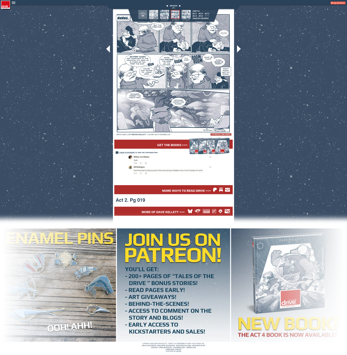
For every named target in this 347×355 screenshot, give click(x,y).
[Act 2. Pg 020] (239, 49)
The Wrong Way (179, 347)
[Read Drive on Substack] (221, 190)
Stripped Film (191, 347)
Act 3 (207, 13)
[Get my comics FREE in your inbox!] (227, 190)
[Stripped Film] (207, 211)
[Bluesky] (190, 211)
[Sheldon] (198, 211)
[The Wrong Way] (220, 211)
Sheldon (154, 347)
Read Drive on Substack (166, 345)
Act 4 (194, 16)
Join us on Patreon (149, 345)
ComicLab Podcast (165, 347)
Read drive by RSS (198, 345)
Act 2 (201, 13)
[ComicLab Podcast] (214, 211)
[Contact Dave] (227, 211)
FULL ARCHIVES (143, 13)
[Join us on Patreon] (215, 190)
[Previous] (167, 6)
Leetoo (178, 351)
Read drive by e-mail (183, 345)
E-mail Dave (170, 349)
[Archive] (173, 7)
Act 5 (201, 16)
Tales (200, 18)
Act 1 (194, 13)
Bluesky (178, 349)
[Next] (180, 6)
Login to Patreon (127, 152)
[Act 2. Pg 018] (108, 49)
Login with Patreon (339, 3)
